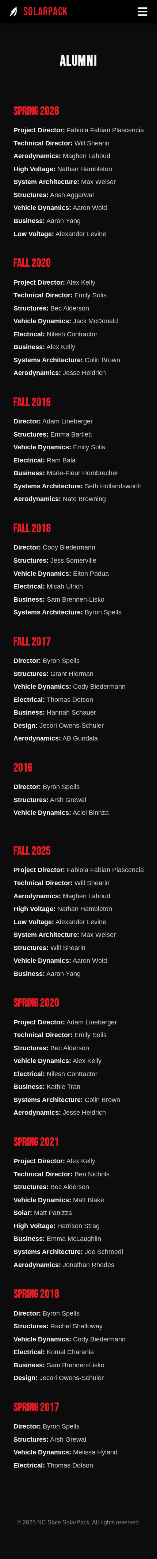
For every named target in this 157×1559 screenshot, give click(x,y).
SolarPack (45, 12)
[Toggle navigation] (142, 11)
